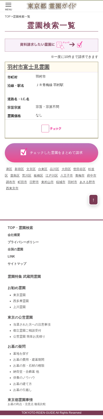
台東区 (42, 169)
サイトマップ (17, 263)
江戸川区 (52, 175)
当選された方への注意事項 (32, 324)
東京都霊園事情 (27, 402)
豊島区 (15, 175)
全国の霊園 (15, 249)
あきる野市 (87, 182)
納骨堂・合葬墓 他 (26, 371)
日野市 (34, 182)
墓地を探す (21, 353)
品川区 (54, 169)
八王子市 (66, 175)
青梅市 (80, 175)
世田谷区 (79, 169)
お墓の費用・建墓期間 (28, 359)
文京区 (31, 169)
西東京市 (12, 188)
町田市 (22, 182)
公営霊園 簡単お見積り (29, 336)
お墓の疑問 (17, 346)
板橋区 (38, 175)
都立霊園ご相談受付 (27, 330)
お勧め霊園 (17, 288)
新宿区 (19, 169)
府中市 (91, 175)
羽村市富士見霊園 (28, 67)
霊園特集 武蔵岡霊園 (24, 276)
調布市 (10, 182)
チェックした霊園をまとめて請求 (56, 152)
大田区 (66, 169)
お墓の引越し (22, 390)
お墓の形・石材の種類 (28, 365)
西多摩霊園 (21, 301)
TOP (8, 16)
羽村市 (72, 182)
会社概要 (14, 235)
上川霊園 (19, 307)
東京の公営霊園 (20, 317)
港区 (9, 169)
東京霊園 (19, 295)
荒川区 (26, 175)
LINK (11, 256)
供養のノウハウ (24, 377)
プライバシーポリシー (23, 242)
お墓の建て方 (22, 384)
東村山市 (47, 182)
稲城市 (60, 182)
